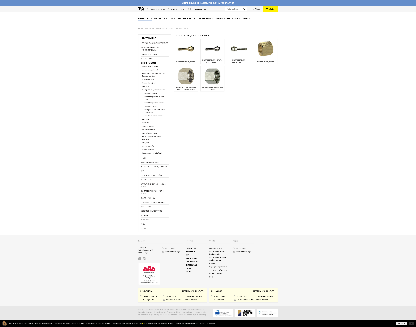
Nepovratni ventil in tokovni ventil (154, 185)
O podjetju (213, 263)
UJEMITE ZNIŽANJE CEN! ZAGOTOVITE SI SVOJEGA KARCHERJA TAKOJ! (208, 3)
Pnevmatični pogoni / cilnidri (154, 167)
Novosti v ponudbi (215, 273)
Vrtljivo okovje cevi (149, 130)
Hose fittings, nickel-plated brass (154, 98)
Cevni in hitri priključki (151, 175)
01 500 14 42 (170, 248)
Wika (143, 224)
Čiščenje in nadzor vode (151, 211)
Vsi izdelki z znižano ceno (218, 270)
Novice (211, 277)
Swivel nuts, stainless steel (154, 116)
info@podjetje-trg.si (199, 9)
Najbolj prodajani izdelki (218, 267)
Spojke (143, 158)
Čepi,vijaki (145, 119)
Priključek (145, 86)
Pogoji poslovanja (215, 248)
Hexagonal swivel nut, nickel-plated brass (155, 111)
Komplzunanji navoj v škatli (152, 153)
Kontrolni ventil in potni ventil (152, 192)
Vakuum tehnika (148, 198)
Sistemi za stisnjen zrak (151, 54)
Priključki (145, 143)
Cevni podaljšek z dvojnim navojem (151, 137)
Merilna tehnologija (150, 162)
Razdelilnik (146, 206)
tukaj (143, 323)
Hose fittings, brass (151, 93)
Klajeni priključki (148, 149)
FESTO (143, 228)
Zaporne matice (148, 126)
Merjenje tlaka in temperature (154, 43)
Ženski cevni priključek (150, 70)
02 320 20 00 (242, 296)
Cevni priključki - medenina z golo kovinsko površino (154, 74)
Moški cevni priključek (150, 66)
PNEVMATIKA (149, 28)
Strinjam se (401, 323)
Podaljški (145, 123)
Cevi (142, 171)
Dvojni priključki (148, 79)
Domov (140, 28)
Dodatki (144, 215)
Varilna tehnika (148, 180)
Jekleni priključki (148, 146)
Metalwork (146, 220)
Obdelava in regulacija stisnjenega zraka (150, 48)
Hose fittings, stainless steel (154, 103)
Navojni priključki (161, 28)
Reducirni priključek (149, 83)
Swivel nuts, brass (150, 106)
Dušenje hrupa (147, 59)
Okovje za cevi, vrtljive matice (178, 28)
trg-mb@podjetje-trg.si (245, 299)
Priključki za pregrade (150, 133)
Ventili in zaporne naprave (153, 202)
